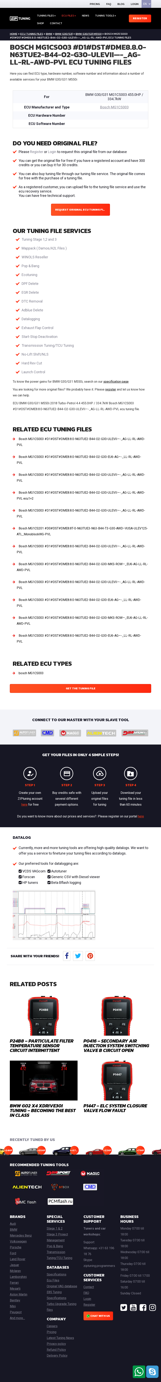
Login (134, 4)
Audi (13, 1224)
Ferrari (14, 1283)
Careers (52, 1326)
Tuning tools (104, 16)
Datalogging (31, 319)
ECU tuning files (31, 34)
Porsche (15, 1247)
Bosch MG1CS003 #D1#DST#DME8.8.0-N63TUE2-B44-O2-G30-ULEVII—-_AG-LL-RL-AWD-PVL (81, 442)
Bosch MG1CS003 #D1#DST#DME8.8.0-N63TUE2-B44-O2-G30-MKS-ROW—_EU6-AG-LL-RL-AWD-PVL (82, 567)
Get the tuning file (80, 688)
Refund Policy (56, 1350)
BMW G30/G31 (64, 34)
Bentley (15, 1300)
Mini (13, 1306)
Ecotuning (29, 275)
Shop (40, 23)
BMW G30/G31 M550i (89, 34)
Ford (13, 1253)
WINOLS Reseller (35, 257)
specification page (116, 381)
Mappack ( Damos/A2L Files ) (44, 248)
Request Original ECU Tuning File (80, 210)
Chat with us (100, 1316)
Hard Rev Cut (32, 363)
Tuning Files (45, 16)
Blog (120, 4)
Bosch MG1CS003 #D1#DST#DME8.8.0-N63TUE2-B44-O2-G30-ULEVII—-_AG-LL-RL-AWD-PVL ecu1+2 (81, 495)
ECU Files (68, 16)
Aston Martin (18, 1294)
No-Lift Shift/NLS (35, 354)
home (13, 34)
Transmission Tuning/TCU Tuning (48, 345)
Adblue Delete (32, 310)
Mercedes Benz (21, 1235)
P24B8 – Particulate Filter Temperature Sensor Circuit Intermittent (41, 1045)
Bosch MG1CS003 (114, 107)
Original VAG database (62, 1286)
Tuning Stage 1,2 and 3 (39, 239)
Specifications (56, 1274)
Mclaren (15, 1271)
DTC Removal (32, 301)
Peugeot (16, 1312)
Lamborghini (18, 1277)
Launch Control (33, 372)
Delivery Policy (57, 1355)
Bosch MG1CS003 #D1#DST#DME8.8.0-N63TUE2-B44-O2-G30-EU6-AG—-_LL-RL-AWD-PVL (79, 460)
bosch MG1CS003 (31, 673)
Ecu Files (53, 1280)
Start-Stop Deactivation (40, 337)
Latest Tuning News (60, 1338)
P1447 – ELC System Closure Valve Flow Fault (115, 1108)
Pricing (95, 4)
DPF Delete (30, 284)
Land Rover (17, 1259)
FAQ (108, 4)
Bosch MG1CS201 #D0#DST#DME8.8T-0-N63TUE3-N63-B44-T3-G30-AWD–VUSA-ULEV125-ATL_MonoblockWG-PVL (82, 531)
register (110, 389)
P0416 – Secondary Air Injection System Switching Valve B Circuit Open (116, 1045)
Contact (56, 23)
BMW (49, 34)
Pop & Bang (30, 266)
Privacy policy (56, 1344)
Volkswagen (18, 1241)
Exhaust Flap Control (37, 328)
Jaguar (14, 1265)
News (85, 16)
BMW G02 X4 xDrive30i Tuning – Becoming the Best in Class (43, 1110)
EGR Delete (30, 292)
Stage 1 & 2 (55, 1228)
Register (140, 18)
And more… (17, 1318)
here (24, 804)
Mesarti (15, 1288)
